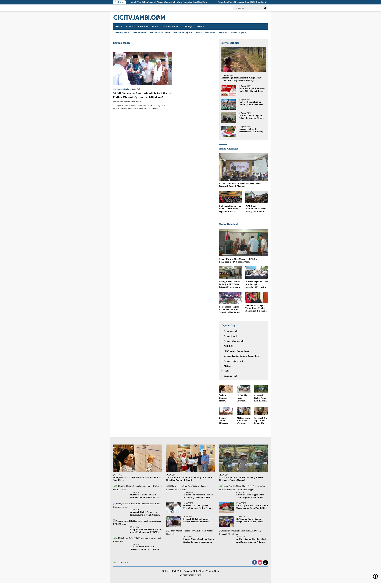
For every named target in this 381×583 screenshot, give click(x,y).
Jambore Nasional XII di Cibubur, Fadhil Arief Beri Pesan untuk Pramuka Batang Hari (251, 103)
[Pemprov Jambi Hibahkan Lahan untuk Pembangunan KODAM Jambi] (226, 411)
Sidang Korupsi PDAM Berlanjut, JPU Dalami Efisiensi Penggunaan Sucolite (229, 285)
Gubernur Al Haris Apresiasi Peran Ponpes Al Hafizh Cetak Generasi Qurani (197, 507)
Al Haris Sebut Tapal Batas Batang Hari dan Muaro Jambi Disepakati (260, 421)
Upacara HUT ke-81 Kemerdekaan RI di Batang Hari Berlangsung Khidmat (251, 130)
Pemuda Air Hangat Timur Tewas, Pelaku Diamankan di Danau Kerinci (255, 308)
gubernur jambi (231, 376)
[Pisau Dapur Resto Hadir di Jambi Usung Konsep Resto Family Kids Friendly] (226, 507)
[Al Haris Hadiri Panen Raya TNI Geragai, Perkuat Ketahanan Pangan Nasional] (243, 458)
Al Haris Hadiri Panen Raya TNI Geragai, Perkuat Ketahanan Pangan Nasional (242, 478)
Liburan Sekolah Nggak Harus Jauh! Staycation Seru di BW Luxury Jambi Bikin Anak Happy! (252, 496)
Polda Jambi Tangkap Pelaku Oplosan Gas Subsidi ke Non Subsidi (229, 309)
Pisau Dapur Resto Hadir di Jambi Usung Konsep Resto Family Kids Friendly (252, 507)
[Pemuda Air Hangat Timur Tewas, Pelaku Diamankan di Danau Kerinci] (256, 297)
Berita (117, 26)
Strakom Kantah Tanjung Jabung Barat (242, 356)
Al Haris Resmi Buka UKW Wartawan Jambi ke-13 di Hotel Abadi (243, 421)
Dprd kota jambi (238, 33)
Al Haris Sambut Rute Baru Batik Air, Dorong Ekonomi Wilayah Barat (198, 496)
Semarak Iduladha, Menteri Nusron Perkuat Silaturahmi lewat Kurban (199, 520)
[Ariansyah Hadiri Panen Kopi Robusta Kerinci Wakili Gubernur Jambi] (261, 389)
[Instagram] (260, 562)
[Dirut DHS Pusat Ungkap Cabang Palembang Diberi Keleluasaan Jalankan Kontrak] (228, 117)
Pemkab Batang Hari (183, 33)
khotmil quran (129, 102)
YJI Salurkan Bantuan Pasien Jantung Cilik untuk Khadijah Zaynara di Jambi (189, 478)
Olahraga (188, 26)
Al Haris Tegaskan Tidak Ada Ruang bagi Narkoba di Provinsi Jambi (256, 285)
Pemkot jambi (139, 33)
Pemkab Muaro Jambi (159, 33)
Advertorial (143, 26)
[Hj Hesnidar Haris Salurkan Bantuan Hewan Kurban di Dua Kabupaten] (243, 389)
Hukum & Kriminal (171, 26)
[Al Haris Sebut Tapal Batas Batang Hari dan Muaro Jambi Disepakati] (261, 411)
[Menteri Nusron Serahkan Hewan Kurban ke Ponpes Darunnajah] (190, 532)
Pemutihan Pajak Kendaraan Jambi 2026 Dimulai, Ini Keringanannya (225, 2)
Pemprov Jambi (122, 33)
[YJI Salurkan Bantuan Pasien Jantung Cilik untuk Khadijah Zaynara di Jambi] (190, 458)
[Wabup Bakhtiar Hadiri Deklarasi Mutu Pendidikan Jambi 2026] (226, 389)
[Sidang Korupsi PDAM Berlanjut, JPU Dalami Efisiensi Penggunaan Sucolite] (230, 272)
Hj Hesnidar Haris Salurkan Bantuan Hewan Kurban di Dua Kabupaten (242, 398)
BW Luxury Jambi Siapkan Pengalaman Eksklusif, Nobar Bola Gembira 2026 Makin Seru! (251, 520)
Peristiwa (130, 26)
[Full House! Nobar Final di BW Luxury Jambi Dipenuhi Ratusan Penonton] (230, 197)
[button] (265, 7)
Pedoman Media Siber (194, 571)
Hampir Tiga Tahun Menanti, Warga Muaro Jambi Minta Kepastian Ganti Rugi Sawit (144, 2)
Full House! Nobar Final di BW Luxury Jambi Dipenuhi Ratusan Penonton (230, 209)
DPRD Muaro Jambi (205, 33)
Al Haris (227, 366)
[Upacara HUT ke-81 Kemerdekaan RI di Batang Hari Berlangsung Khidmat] (228, 131)
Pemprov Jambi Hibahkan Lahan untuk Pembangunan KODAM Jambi (225, 421)
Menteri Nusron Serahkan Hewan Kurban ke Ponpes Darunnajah (198, 540)
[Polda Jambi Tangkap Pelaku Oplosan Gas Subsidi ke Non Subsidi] (230, 298)
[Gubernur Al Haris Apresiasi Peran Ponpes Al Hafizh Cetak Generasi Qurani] (173, 507)
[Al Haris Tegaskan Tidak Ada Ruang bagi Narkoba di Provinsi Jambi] (256, 272)
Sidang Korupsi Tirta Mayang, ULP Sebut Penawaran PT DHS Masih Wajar (238, 260)
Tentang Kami (212, 571)
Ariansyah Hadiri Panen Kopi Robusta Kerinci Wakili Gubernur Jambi (260, 398)
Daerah (199, 26)
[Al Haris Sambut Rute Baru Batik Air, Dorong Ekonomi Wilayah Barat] (190, 488)
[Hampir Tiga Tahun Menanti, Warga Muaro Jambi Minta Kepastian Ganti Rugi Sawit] (243, 59)
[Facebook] (254, 562)
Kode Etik (176, 571)
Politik (155, 26)
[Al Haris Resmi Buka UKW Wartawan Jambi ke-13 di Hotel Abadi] (243, 411)
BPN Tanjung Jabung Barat (236, 351)
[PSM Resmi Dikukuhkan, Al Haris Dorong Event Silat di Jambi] (256, 197)
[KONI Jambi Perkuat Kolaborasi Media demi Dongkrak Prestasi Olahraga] (243, 167)
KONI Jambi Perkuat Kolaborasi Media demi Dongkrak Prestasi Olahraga (240, 184)
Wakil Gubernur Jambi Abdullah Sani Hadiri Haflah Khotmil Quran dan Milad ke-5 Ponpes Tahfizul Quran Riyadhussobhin (142, 97)
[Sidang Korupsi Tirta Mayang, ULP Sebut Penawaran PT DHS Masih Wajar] (243, 242)
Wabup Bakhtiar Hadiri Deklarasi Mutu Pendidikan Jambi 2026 (224, 398)
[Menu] (115, 7)
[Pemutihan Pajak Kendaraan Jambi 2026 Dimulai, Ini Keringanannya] (228, 90)
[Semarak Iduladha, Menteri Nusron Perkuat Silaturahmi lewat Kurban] (173, 521)
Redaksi (166, 571)
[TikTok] (265, 562)
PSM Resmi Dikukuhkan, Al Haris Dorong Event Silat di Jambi (255, 209)
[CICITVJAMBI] (139, 17)
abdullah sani (118, 102)
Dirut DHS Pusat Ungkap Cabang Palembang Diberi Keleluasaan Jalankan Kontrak (251, 117)
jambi (226, 371)
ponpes (138, 102)
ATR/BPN (222, 33)
